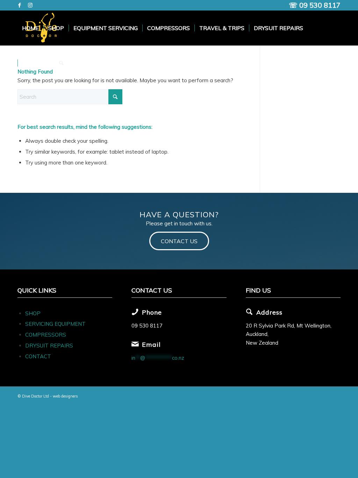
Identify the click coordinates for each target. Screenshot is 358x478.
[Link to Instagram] (30, 5)
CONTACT (38, 356)
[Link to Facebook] (19, 5)
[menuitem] (30, 27)
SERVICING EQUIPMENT (55, 324)
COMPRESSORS (46, 334)
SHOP (33, 313)
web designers (65, 396)
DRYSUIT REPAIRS (49, 345)
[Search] (61, 62)
